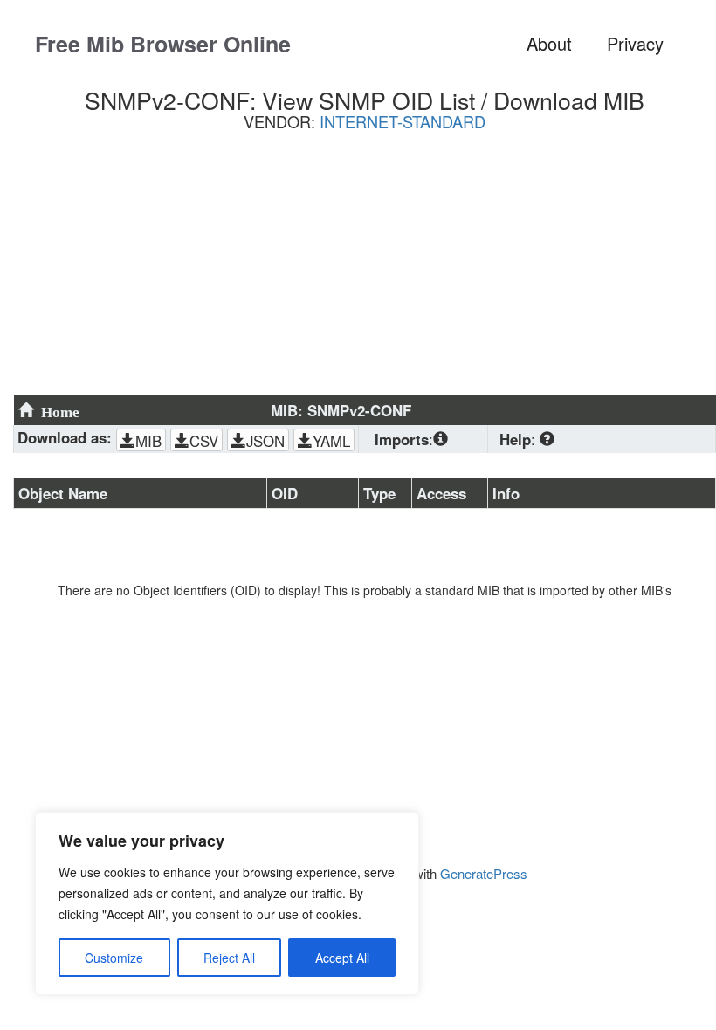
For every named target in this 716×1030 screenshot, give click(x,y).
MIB (148, 440)
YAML (331, 440)
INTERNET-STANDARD (402, 121)
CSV (203, 440)
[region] (227, 903)
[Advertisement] (364, 270)
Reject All (229, 957)
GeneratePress (483, 873)
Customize (114, 957)
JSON (265, 440)
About (549, 43)
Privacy (635, 43)
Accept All (342, 957)
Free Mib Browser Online (163, 43)
